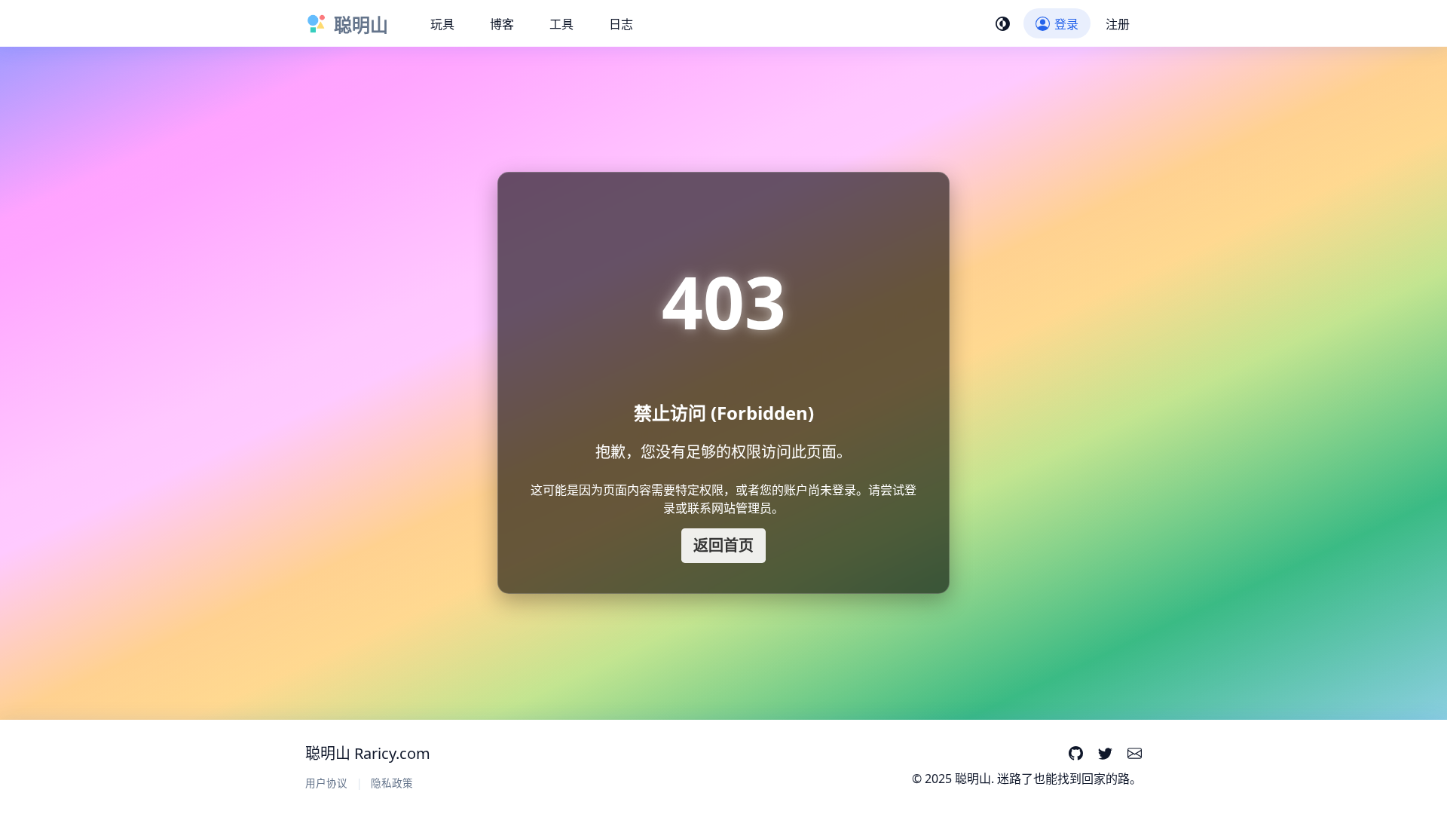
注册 (1118, 24)
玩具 (442, 24)
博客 (502, 24)
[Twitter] (1105, 754)
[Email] (1134, 754)
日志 (621, 24)
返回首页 (723, 545)
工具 (561, 24)
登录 (1066, 24)
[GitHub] (1075, 754)
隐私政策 (392, 783)
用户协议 (326, 783)
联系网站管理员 (729, 508)
